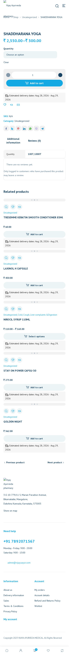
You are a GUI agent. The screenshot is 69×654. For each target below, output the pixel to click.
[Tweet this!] (12, 128)
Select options (37, 336)
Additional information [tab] (13, 140)
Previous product (15, 462)
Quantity (8, 48)
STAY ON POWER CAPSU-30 (20, 370)
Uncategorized (29, 17)
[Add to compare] (11, 104)
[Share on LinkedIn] (24, 128)
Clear (6, 62)
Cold (20, 314)
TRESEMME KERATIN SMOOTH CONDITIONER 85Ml (33, 217)
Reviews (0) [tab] (34, 140)
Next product (55, 462)
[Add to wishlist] (5, 104)
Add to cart (37, 83)
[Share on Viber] (36, 128)
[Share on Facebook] (6, 128)
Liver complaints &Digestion (43, 314)
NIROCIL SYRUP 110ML (17, 319)
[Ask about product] (18, 104)
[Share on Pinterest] (18, 128)
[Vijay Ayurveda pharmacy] (15, 11)
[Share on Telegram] (42, 128)
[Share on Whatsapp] (30, 128)
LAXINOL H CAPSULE (16, 268)
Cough (26, 314)
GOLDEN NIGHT (13, 421)
